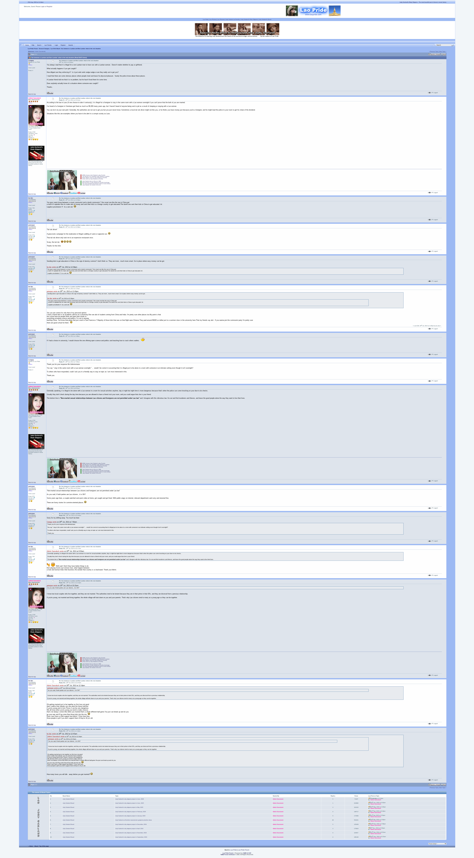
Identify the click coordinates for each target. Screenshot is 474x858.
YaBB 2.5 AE (247, 853)
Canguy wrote (52, 522)
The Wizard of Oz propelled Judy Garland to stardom (95, 176)
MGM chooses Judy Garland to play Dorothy (93, 175)
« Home (30, 846)
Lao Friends (48, 45)
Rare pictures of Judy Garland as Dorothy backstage (95, 182)
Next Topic (442, 51)
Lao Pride (205, 19)
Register (49, 6)
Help (33, 45)
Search (39, 45)
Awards (70, 45)
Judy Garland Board (68, 799)
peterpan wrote (52, 291)
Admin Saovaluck (40, 51)
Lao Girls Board (55, 48)
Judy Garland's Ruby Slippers (249, 19)
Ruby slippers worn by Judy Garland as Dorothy (94, 177)
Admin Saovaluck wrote (55, 551)
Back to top (32, 94)
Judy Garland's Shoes (265, 19)
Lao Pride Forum (33, 48)
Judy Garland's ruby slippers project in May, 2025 (129, 807)
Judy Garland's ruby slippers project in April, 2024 (129, 828)
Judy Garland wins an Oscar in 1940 (91, 181)
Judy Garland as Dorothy (233, 19)
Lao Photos (212, 19)
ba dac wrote (51, 267)
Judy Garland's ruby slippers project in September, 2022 (131, 837)
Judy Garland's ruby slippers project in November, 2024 (131, 832)
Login (43, 6)
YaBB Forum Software (227, 854)
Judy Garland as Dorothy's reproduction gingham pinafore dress (133, 820)
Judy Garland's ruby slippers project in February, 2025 (130, 811)
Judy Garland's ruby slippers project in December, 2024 (131, 824)
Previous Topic (434, 51)
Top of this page (44, 846)
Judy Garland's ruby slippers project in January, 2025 (130, 815)
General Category (44, 48)
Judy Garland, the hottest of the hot (91, 185)
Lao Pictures (220, 19)
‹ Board (36, 846)
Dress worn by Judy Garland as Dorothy (92, 179)
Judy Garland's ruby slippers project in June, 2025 (129, 803)
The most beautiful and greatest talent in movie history (96, 183)
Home (27, 45)
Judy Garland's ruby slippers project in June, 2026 (129, 799)
